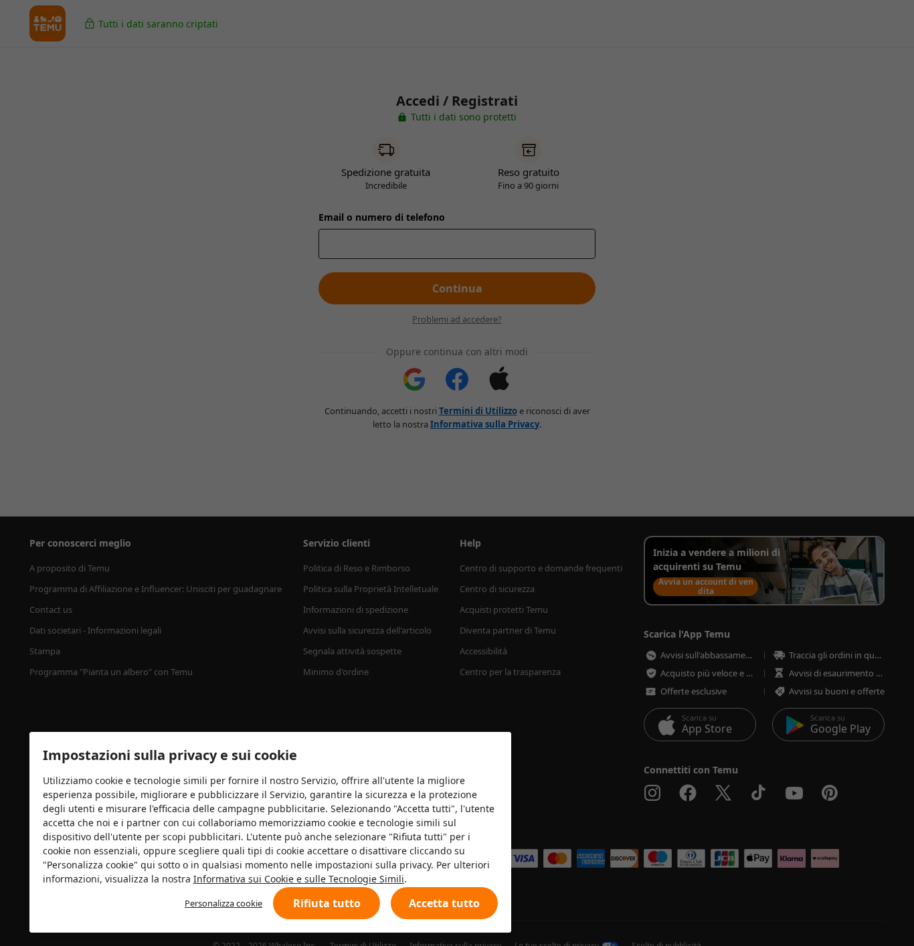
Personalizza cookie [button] (223, 903)
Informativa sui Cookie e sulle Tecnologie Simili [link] (298, 878)
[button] (326, 903)
